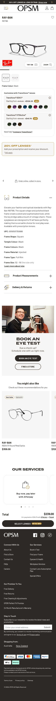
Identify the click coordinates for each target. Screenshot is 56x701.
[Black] (6, 78)
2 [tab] (25, 506)
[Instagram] (42, 535)
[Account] (47, 8)
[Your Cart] (52, 8)
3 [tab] (29, 506)
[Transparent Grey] (15, 78)
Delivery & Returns (22, 287)
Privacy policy (35, 635)
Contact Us (8, 559)
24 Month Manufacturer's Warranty (17, 608)
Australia (8, 645)
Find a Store (8, 554)
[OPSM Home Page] (11, 534)
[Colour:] (28, 107)
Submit (47, 627)
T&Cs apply (8, 152)
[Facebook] (35, 535)
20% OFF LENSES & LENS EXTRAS (28, 2)
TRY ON (30, 65)
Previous (4, 2)
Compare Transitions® (22, 132)
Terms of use (21, 635)
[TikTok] (50, 535)
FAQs (6, 564)
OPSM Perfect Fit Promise (14, 603)
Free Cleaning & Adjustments (15, 598)
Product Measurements (25, 275)
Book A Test (34, 550)
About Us (7, 550)
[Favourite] (52, 17)
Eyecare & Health (36, 559)
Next (52, 2)
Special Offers (35, 576)
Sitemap (30, 680)
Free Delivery (9, 589)
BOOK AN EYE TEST (28, 358)
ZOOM (45, 65)
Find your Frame (36, 554)
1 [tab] (21, 506)
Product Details (21, 197)
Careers (7, 569)
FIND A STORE (28, 366)
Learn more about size (14, 266)
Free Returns (9, 594)
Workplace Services (37, 564)
